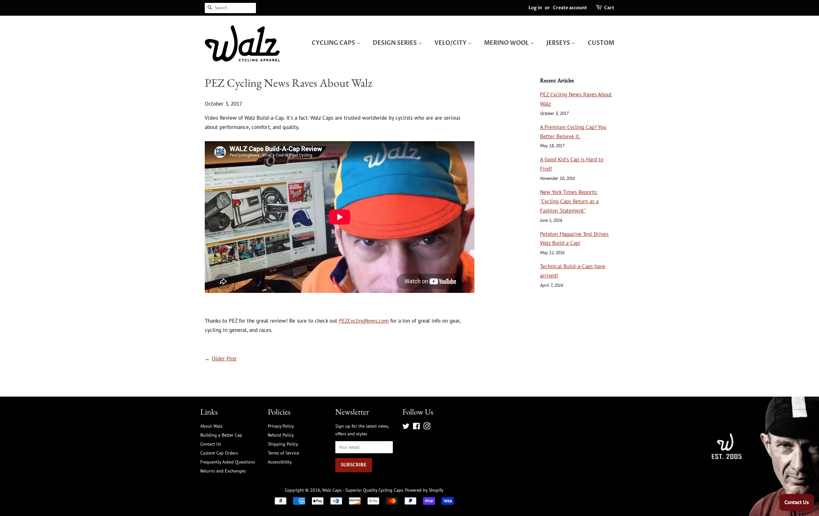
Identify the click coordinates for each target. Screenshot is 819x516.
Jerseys (558, 43)
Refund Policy (281, 435)
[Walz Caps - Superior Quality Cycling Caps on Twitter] (406, 427)
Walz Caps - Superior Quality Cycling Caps (362, 490)
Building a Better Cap (221, 435)
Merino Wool (507, 43)
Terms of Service (283, 453)
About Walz (211, 426)
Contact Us (210, 444)
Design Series (395, 43)
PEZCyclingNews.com (364, 320)
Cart (609, 8)
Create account (570, 8)
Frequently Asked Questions (227, 462)
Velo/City (451, 43)
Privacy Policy (281, 426)
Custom (601, 43)
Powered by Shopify (424, 490)
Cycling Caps (334, 43)
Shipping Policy (283, 444)
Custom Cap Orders (219, 453)
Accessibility (280, 462)
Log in (535, 8)
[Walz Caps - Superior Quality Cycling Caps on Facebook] (416, 427)
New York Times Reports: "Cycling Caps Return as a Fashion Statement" (569, 201)
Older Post (224, 358)
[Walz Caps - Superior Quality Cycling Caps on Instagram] (426, 427)
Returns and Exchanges (223, 471)
